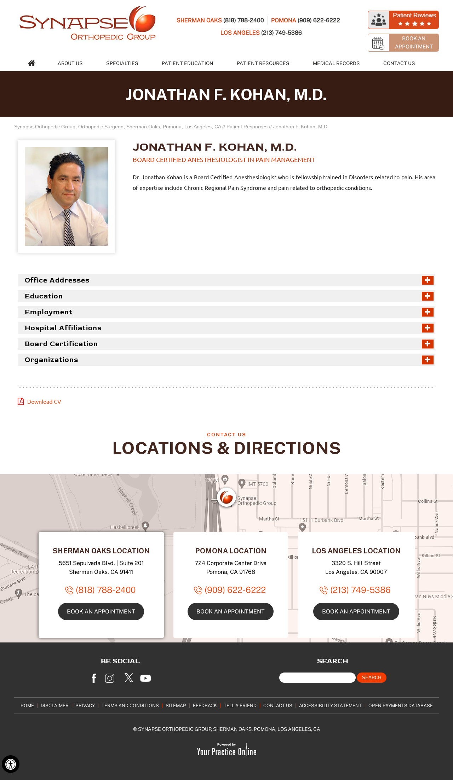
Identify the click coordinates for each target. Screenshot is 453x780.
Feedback (205, 705)
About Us (70, 63)
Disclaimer (55, 705)
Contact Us (399, 63)
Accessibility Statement (330, 705)
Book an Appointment (101, 611)
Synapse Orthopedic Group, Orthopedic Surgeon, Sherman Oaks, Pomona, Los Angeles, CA (117, 126)
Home (27, 705)
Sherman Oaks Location (101, 550)
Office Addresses (57, 280)
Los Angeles (240, 32)
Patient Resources (263, 63)
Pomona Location (230, 550)
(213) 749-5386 (281, 32)
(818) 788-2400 (243, 20)
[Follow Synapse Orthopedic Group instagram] (111, 676)
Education (44, 296)
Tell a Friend (240, 705)
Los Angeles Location (356, 550)
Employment (49, 312)
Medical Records (336, 63)
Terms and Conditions (130, 705)
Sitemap (176, 705)
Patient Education (187, 63)
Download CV (44, 401)
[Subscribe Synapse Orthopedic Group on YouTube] (147, 676)
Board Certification (61, 343)
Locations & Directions (226, 447)
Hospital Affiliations (63, 328)
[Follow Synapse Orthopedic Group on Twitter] (129, 676)
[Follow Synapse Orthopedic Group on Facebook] (94, 676)
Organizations (51, 359)
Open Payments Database (400, 705)
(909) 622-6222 (319, 20)
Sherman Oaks (199, 20)
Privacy (85, 705)
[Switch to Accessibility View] (10, 764)
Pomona (283, 20)
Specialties (122, 63)
